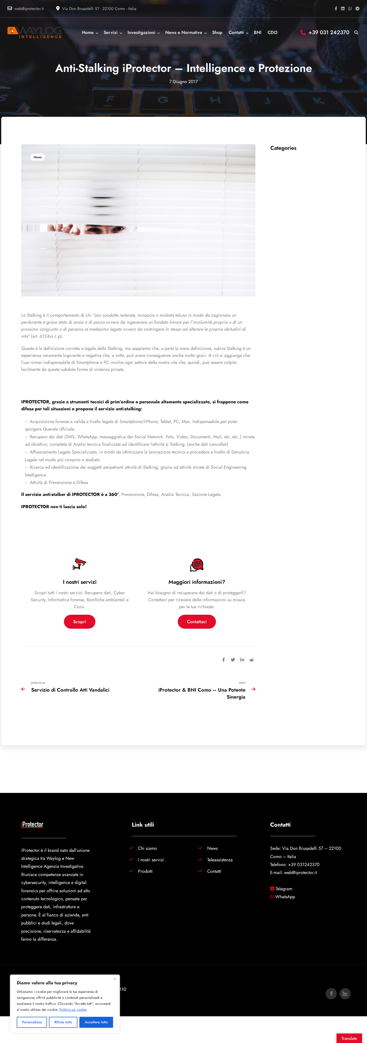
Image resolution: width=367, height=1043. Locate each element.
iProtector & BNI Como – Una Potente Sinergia (201, 693)
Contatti (214, 871)
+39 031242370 (304, 864)
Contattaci (197, 621)
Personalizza (32, 1022)
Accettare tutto (96, 1022)
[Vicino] (115, 979)
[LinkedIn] (242, 659)
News (38, 157)
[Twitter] (233, 659)
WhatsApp (285, 897)
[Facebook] (224, 659)
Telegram (284, 889)
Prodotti (145, 871)
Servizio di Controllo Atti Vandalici (70, 689)
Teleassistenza (220, 860)
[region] (65, 1004)
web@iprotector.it (29, 8)
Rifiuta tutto (63, 1022)
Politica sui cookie (73, 1009)
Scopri (79, 621)
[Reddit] (251, 659)
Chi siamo (147, 848)
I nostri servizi (151, 860)
